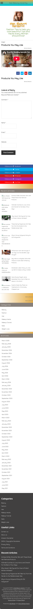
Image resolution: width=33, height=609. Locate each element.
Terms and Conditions (8, 547)
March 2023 (5, 417)
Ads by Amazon (27, 48)
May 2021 (5, 488)
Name (3, 122)
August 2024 (6, 363)
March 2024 (5, 379)
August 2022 (6, 440)
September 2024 (7, 360)
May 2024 (5, 372)
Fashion (4, 313)
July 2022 (5, 443)
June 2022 (5, 446)
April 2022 (5, 453)
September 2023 (7, 398)
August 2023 (6, 401)
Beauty (4, 309)
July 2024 (5, 366)
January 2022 (6, 462)
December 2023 (7, 389)
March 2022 (5, 456)
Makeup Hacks (6, 319)
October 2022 (6, 433)
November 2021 (7, 469)
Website (3, 142)
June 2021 (5, 485)
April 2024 (5, 376)
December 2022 (7, 427)
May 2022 (5, 450)
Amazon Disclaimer (7, 538)
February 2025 (6, 344)
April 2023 (5, 414)
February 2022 (6, 459)
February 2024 (6, 382)
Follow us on (13, 166)
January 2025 (6, 347)
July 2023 (5, 404)
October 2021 (6, 472)
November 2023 (7, 392)
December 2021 (7, 466)
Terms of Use (11, 600)
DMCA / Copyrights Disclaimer (10, 541)
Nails (3, 326)
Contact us (4, 531)
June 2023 (5, 408)
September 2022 (7, 437)
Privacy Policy (5, 544)
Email (3, 132)
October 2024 (6, 356)
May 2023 (5, 411)
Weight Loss (6, 329)
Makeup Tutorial (7, 322)
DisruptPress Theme (24, 603)
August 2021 (6, 478)
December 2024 (7, 350)
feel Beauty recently (18, 3)
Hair (3, 42)
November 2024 (7, 353)
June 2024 (5, 369)
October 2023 (6, 395)
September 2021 (7, 475)
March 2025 (5, 340)
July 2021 (5, 482)
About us (4, 535)
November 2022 (7, 430)
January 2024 (6, 385)
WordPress (12, 603)
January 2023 (6, 424)
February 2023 (6, 421)
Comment (4, 99)
